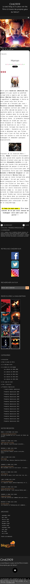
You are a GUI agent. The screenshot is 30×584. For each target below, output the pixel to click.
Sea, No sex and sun (7, 49)
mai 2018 (4, 531)
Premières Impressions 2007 (11, 394)
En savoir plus (11, 582)
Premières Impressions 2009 (11, 399)
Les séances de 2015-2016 (11, 379)
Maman (15, 60)
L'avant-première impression (12, 389)
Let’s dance (4, 474)
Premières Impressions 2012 (11, 406)
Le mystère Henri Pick (7, 450)
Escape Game (5, 503)
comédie (14, 232)
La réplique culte (7, 364)
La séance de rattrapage (9, 367)
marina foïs (23, 233)
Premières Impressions (8, 387)
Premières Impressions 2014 (11, 411)
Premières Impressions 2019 (11, 421)
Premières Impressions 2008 (11, 396)
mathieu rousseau (11, 236)
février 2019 (5, 519)
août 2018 (4, 529)
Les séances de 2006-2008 (11, 369)
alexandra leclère (22, 236)
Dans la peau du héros (8, 362)
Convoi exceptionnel (7, 481)
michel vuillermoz (18, 234)
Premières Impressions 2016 (11, 416)
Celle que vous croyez (7, 442)
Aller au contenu (7, 3)
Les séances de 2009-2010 (11, 372)
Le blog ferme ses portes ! (9, 434)
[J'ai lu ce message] (28, 578)
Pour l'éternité (6, 384)
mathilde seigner (15, 233)
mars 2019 (4, 517)
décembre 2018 (5, 523)
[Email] (15, 570)
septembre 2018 (6, 527)
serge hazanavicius (6, 234)
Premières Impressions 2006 (11, 391)
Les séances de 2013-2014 (11, 376)
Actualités (5, 359)
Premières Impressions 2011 (11, 404)
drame (19, 232)
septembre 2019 (6, 515)
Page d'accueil (13, 47)
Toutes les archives (6, 536)
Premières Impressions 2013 (11, 409)
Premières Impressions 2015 (11, 414)
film (10, 232)
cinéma (6, 232)
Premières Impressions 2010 (11, 401)
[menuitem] (4, 48)
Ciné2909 (6, 559)
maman (24, 232)
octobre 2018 (5, 525)
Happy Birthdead (6, 496)
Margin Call (4, 47)
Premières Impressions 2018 (11, 418)
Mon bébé (4, 459)
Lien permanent (7, 225)
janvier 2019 (5, 521)
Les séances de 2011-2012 (11, 374)
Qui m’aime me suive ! (7, 466)
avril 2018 (5, 533)
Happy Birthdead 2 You (7, 489)
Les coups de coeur (7, 382)
